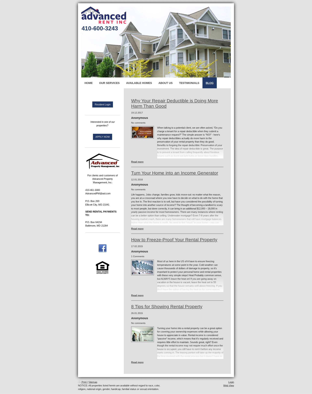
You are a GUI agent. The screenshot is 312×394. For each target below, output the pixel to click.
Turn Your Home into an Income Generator (174, 172)
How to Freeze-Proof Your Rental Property (174, 239)
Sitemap (92, 382)
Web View (228, 385)
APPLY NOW (102, 136)
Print (84, 382)
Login (231, 382)
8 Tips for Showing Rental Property (166, 306)
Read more (137, 161)
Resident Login (102, 104)
